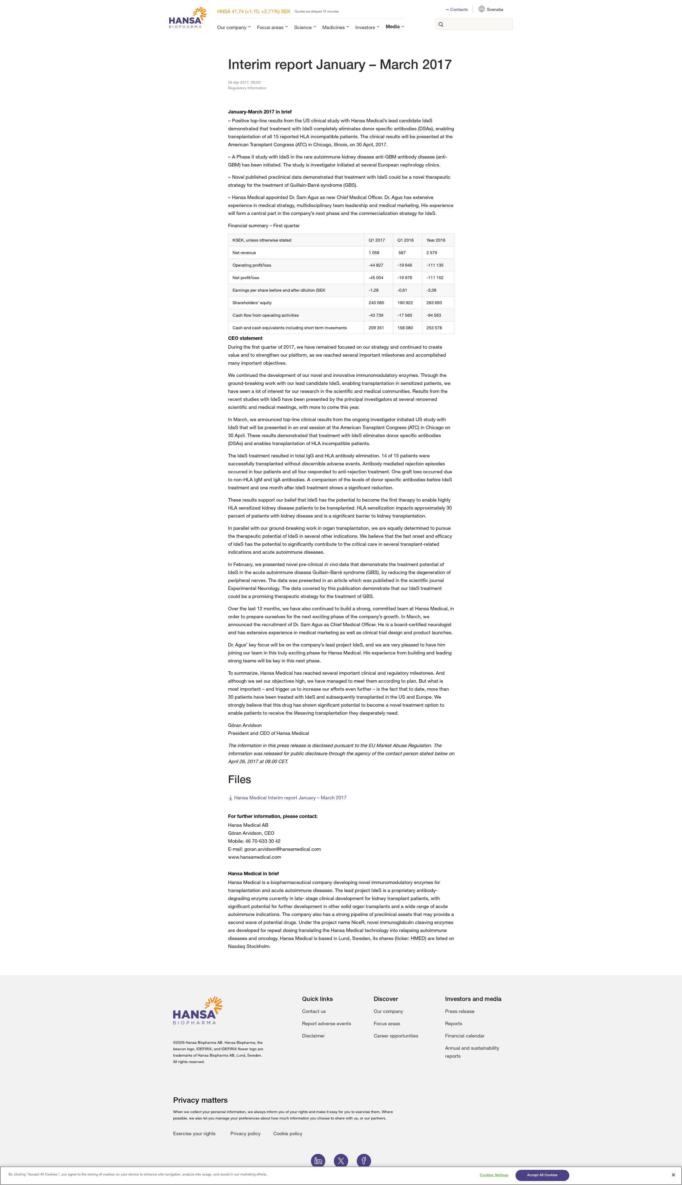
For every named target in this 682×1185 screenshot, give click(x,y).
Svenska (495, 9)
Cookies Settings (494, 1175)
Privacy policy (245, 1133)
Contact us (314, 1011)
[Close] (673, 1175)
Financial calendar (465, 1036)
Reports (453, 1023)
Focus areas (270, 27)
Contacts (459, 9)
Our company (231, 27)
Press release (459, 1011)
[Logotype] (187, 18)
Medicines (333, 27)
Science (303, 27)
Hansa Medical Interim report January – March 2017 (290, 797)
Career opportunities (396, 1036)
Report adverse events (326, 1023)
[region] (341, 1175)
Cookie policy (287, 1133)
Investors (365, 27)
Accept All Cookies (542, 1175)
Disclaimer (313, 1036)
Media (393, 27)
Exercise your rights (194, 1133)
